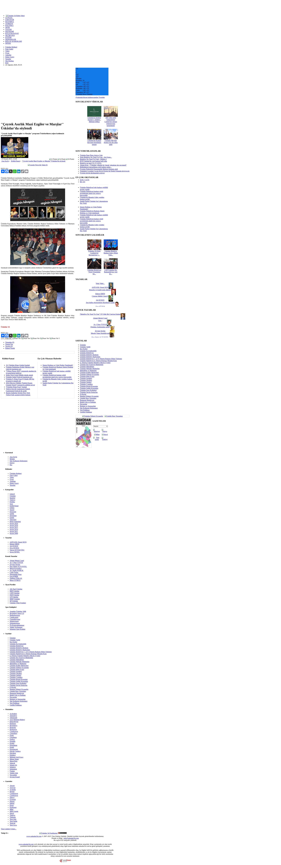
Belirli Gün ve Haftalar (88, 402)
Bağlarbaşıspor (15, 615)
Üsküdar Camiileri (86, 384)
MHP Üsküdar (15, 599)
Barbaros (13, 724)
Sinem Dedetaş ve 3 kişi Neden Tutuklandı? (58, 365)
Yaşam (12, 510)
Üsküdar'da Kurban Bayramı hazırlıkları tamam (94, 142)
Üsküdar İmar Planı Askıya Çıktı (91, 155)
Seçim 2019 (14, 525)
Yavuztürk (13, 775)
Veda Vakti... (100, 283)
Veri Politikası (85, 410)
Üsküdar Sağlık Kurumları (89, 388)
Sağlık (12, 514)
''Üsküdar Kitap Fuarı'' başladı (16, 387)
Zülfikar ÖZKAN (16, 578)
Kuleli (12, 747)
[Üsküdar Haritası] (83, 447)
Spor (11, 504)
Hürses (12, 801)
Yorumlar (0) (9, 342)
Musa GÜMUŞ (15, 580)
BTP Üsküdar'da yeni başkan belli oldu (93, 161)
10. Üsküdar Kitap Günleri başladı (18, 365)
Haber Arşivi (9, 57)
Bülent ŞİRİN (14, 544)
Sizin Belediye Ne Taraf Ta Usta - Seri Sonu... (96, 157)
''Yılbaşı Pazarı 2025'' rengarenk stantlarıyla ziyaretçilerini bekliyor (21, 372)
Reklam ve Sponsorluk (88, 406)
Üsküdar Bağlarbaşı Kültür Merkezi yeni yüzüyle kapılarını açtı (20, 368)
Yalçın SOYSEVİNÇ (17, 550)
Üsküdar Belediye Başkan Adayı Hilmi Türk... (111, 253)
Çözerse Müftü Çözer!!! (100, 296)
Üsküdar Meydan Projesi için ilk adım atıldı (111, 142)
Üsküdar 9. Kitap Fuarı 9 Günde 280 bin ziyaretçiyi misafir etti (20, 380)
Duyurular (83, 404)
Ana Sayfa (5, 161)
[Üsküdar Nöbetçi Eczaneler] (92, 416)
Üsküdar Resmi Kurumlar (89, 386)
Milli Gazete (14, 811)
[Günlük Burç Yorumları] (113, 416)
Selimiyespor (14, 621)
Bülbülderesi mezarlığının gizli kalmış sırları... (96, 167)
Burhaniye (13, 729)
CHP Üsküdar (14, 593)
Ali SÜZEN (14, 546)
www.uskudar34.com (33, 836)
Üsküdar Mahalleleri (87, 367)
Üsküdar (83, 345)
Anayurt (12, 788)
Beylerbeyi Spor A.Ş (17, 613)
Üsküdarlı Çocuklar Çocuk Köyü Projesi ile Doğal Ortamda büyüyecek (104, 171)
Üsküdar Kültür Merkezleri (89, 372)
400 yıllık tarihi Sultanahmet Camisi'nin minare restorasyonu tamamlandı (110, 122)
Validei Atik (14, 773)
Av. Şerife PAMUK (16, 570)
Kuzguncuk (14, 749)
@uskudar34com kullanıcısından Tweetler (90, 97)
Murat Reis (13, 761)
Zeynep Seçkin (15, 564)
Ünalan (12, 771)
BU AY (82, 182)
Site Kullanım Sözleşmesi (89, 408)
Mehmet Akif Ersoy (16, 757)
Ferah (12, 735)
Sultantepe (13, 769)
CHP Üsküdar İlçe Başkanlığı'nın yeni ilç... (110, 272)
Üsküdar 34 (5, 327)
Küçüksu (13, 753)
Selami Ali (13, 765)
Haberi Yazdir (10, 348)
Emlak (12, 518)
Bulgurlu (13, 727)
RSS (6, 63)
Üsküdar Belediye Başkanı (89, 355)
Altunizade (13, 718)
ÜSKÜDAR (9, 20)
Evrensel (13, 799)
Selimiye (13, 767)
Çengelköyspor (15, 619)
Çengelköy (13, 733)
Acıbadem (13, 714)
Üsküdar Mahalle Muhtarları (90, 369)
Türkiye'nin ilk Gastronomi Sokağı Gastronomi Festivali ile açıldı (18, 390)
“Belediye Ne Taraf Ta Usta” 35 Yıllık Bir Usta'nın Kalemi (100, 314)
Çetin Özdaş (14, 572)
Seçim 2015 (14, 527)
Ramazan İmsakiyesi (87, 400)
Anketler (8, 55)
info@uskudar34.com (71, 838)
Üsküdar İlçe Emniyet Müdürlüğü (91, 365)
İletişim (12, 459)
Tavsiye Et (9, 346)
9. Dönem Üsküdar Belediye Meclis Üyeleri (95, 363)
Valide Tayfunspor (16, 627)
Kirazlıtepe (13, 745)
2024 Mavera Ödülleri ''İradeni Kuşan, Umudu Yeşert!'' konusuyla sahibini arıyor (20, 384)
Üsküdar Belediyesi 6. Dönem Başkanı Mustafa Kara (98, 361)
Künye (12, 463)
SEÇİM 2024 (10, 35)
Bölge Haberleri (15, 522)
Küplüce (13, 755)
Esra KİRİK (14, 576)
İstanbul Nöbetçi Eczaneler (89, 396)
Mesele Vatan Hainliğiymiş (100, 333)
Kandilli (12, 741)
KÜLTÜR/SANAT (12, 33)
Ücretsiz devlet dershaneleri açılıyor (92, 173)
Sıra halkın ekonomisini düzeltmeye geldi (100, 302)
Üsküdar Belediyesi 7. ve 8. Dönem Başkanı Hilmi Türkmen (101, 359)
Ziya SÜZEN (14, 548)
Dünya (12, 797)
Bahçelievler (14, 722)
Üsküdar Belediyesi (87, 353)
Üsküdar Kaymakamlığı (88, 351)
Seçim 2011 (14, 531)
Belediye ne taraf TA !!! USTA (90, 163)
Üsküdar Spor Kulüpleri (88, 390)
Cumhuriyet (14, 731)
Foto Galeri (9, 49)
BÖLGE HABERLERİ (13, 41)
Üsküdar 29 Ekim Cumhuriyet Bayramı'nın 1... (94, 253)
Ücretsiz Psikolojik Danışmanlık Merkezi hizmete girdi (99, 169)
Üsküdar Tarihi (85, 347)
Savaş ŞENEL (15, 552)
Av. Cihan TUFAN (16, 562)
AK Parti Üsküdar (16, 589)
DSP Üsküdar (14, 595)
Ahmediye (13, 716)
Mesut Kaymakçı (16, 568)
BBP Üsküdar (14, 591)
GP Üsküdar (14, 597)
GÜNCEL (9, 18)
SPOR (7, 27)
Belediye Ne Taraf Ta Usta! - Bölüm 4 (93, 159)
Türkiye (12, 500)
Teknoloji (13, 520)
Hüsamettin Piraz (16, 574)
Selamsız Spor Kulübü (17, 629)
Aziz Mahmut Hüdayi (17, 720)
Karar (12, 805)
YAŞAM (8, 29)
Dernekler (13, 516)
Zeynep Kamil (15, 777)
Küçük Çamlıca (15, 751)
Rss (11, 465)
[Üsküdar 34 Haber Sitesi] (15, 15)
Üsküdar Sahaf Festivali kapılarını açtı (19, 377)
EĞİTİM (8, 37)
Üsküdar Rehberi (11, 47)
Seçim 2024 (14, 523)
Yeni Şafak (13, 821)
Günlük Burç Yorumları (88, 398)
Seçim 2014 (14, 529)
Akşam (12, 786)
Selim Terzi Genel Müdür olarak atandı (19, 375)
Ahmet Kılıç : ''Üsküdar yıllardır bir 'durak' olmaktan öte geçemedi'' (103, 165)
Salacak (12, 763)
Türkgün (13, 817)
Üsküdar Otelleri (85, 382)
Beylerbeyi (13, 725)
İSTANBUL (9, 22)
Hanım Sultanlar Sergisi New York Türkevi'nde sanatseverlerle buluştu (18, 394)
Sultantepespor (15, 623)
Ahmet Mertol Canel (17, 561)
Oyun (7, 53)
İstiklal (12, 803)
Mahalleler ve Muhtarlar (88, 370)
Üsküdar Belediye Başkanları (90, 357)
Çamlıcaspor (14, 617)
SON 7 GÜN (84, 180)
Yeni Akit (13, 819)
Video (7, 51)
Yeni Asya (13, 825)
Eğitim (12, 508)
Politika (12, 502)
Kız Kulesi (83, 349)
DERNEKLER (10, 39)
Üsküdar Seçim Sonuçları (89, 392)
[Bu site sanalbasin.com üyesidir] (65, 862)
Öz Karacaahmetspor (17, 625)
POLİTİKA (9, 25)
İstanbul (12, 498)
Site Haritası (9, 61)
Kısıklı (12, 743)
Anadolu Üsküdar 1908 (18, 611)
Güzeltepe (13, 737)
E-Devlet (83, 394)
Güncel (12, 494)
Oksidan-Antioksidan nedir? (100, 327)
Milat (11, 809)
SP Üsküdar (14, 601)
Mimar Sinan (14, 759)
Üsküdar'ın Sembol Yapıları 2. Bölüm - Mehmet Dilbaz (94, 120)
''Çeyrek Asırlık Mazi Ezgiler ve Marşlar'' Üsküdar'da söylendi (43, 161)
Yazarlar (8, 59)
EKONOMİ (9, 31)
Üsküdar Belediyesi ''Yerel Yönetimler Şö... (94, 272)
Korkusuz (13, 807)
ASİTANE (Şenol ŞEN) (18, 542)
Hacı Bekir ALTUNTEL (18, 566)
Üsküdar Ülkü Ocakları (18, 603)
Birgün (12, 792)
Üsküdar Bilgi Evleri (87, 376)
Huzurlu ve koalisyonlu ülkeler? (100, 290)
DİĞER (8, 43)
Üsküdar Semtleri (86, 378)
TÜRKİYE (9, 23)
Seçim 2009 (14, 533)
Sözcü (12, 813)
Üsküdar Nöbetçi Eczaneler (89, 374)
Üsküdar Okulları (86, 380)
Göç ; (100, 321)
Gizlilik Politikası (86, 412)
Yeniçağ (12, 823)
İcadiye (12, 739)
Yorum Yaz (9, 344)
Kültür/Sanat (15, 161)
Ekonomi (13, 512)
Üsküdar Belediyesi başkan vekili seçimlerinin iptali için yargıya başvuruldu (57, 376)
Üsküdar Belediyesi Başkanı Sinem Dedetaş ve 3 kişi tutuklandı (92, 212)
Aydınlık (13, 790)
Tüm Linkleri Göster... (8, 829)
